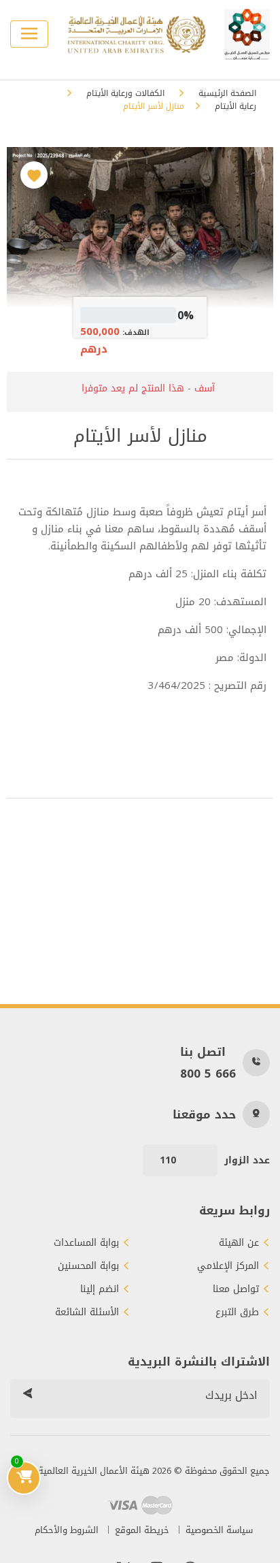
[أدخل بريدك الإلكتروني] (27, 1395)
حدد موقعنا (204, 1114)
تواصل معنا (236, 1289)
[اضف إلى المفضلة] (34, 175)
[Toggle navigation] (29, 34)
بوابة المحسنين (88, 1266)
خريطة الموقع (142, 1529)
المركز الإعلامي (228, 1266)
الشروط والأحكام (67, 1529)
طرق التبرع (237, 1312)
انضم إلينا (99, 1289)
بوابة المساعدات (86, 1243)
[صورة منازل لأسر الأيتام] (140, 235)
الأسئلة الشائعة (87, 1312)
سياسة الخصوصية (219, 1529)
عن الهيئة (239, 1243)
